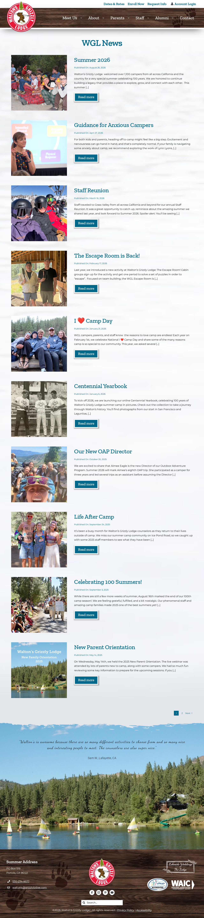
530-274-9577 (20, 881)
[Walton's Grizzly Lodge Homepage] (21, 17)
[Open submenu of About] (104, 18)
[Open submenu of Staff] (149, 18)
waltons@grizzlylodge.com (29, 887)
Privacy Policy (125, 910)
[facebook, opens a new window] (92, 892)
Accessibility (144, 910)
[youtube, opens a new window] (112, 892)
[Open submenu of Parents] (130, 18)
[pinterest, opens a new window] (105, 892)
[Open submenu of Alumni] (174, 18)
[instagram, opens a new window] (98, 892)
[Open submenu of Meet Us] (82, 18)
